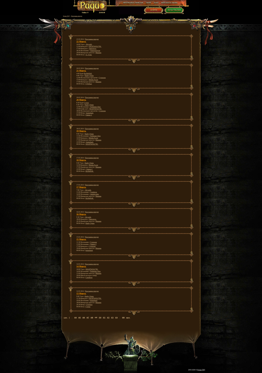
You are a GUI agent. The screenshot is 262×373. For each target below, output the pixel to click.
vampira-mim (94, 194)
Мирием (98, 53)
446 (83, 318)
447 (88, 318)
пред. (128, 318)
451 (104, 318)
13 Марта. (81, 293)
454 (116, 318)
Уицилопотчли (95, 51)
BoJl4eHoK (88, 74)
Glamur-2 (89, 115)
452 (108, 318)
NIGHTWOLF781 (95, 46)
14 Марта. (81, 266)
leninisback (89, 113)
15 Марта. (81, 239)
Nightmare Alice (95, 107)
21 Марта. (81, 70)
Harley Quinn (89, 76)
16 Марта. (81, 214)
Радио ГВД (66, 16)
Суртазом (102, 78)
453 (112, 318)
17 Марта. (81, 187)
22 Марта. (81, 41)
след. (65, 318)
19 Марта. (81, 131)
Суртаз (86, 103)
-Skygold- (89, 44)
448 (92, 318)
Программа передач (76, 16)
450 (100, 318)
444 (75, 318)
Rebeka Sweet (93, 80)
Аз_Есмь (89, 55)
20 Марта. (81, 100)
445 (79, 318)
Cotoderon (93, 192)
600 (123, 318)
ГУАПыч (89, 84)
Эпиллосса (92, 49)
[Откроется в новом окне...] (148, 4)
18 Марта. (81, 160)
